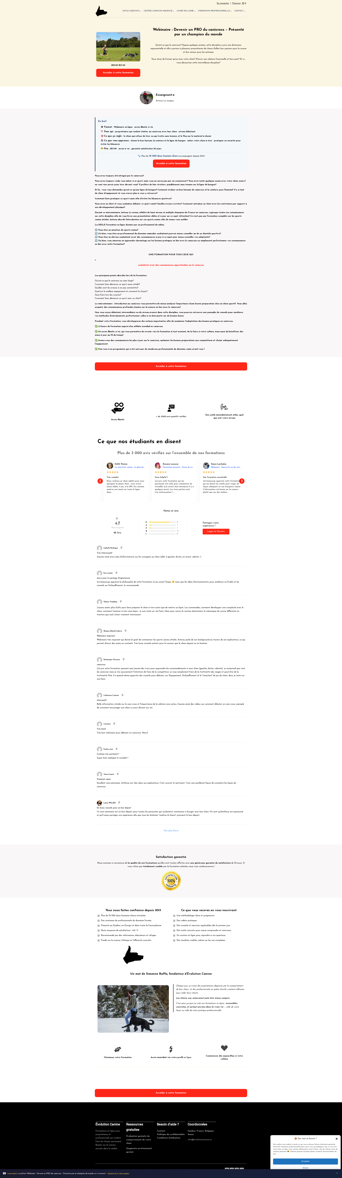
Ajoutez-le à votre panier (118, 1174)
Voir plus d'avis (171, 831)
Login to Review (216, 531)
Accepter (305, 1162)
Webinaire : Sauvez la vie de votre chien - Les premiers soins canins (240, 467)
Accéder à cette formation (118, 73)
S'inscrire (236, 3)
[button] (336, 1139)
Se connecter (223, 3)
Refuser (305, 1168)
